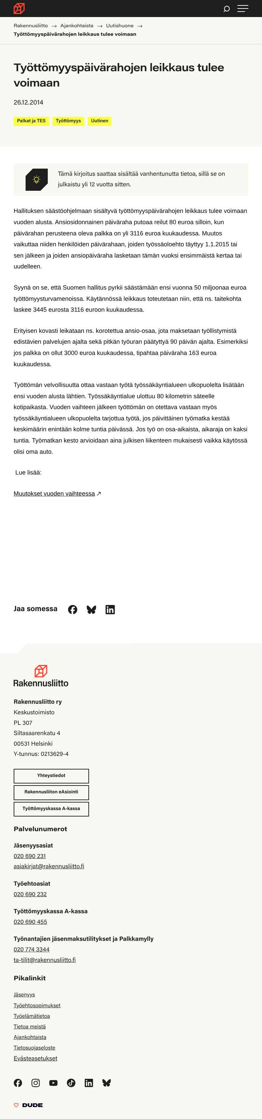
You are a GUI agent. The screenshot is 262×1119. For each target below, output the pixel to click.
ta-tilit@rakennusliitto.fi (45, 961)
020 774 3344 (31, 950)
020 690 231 (30, 857)
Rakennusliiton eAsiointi (51, 792)
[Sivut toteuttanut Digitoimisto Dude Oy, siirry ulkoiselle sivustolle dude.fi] (28, 1107)
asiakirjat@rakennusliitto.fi (49, 867)
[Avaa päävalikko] (242, 8)
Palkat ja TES (31, 121)
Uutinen (99, 121)
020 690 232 (30, 895)
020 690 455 (30, 922)
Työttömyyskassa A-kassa (51, 809)
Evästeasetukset (35, 1059)
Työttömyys (68, 121)
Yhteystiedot (51, 776)
